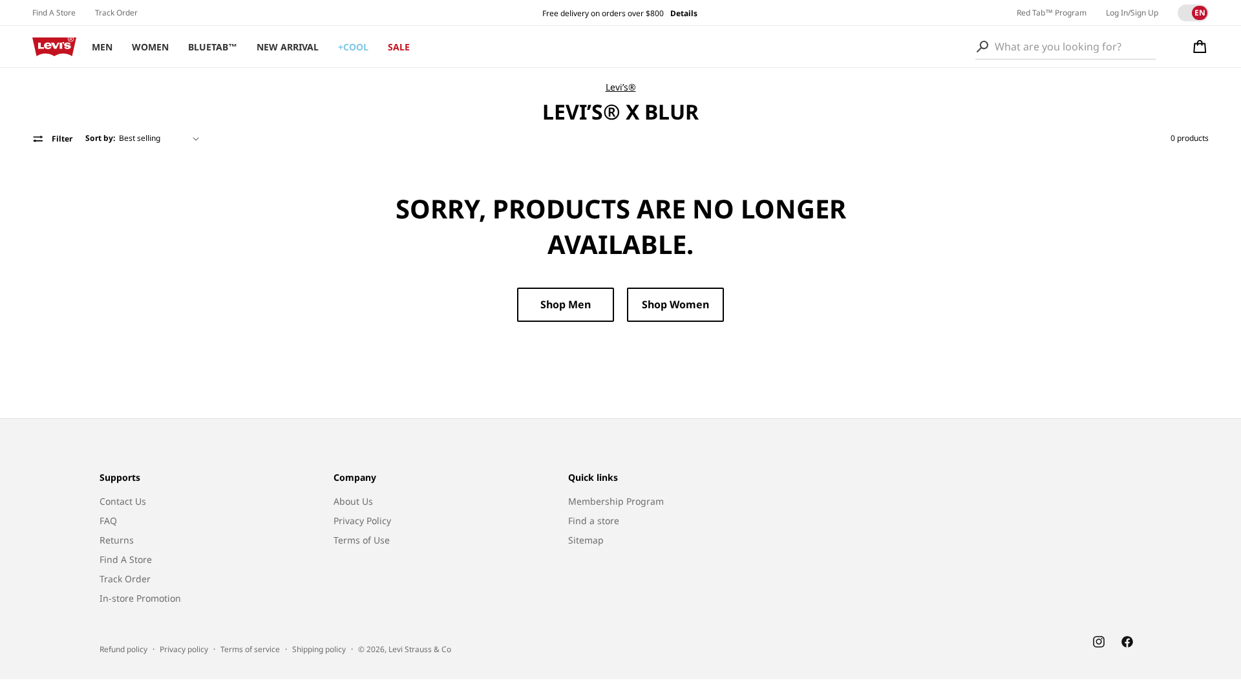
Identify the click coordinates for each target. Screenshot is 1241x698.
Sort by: (100, 137)
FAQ (108, 520)
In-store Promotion (140, 598)
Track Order (116, 12)
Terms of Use (362, 540)
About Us (353, 501)
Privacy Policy (362, 520)
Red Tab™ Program (1052, 12)
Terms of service (250, 649)
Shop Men (565, 304)
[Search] (982, 46)
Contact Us (123, 501)
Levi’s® (621, 87)
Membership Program (616, 501)
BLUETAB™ (212, 47)
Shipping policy (319, 649)
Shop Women (675, 304)
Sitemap (586, 540)
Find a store (593, 520)
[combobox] (1065, 46)
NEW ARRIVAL (288, 47)
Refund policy (123, 649)
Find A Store (54, 12)
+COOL (353, 47)
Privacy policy (184, 649)
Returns (117, 540)
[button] (1200, 46)
